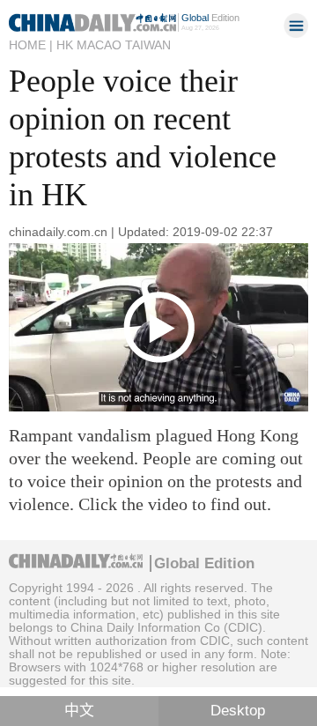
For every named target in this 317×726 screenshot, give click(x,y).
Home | (31, 45)
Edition (210, 17)
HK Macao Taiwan (113, 45)
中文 (79, 710)
